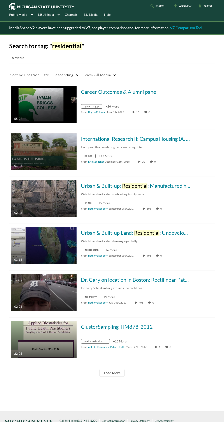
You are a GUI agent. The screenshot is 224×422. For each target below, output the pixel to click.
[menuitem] (23, 14)
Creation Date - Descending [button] (42, 75)
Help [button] (107, 14)
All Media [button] (97, 75)
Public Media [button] (18, 14)
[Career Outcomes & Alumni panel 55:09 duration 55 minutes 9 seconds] (44, 104)
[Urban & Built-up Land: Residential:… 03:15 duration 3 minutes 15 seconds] (44, 245)
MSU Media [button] (46, 14)
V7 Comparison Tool (186, 28)
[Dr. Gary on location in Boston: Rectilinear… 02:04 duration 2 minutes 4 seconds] (44, 292)
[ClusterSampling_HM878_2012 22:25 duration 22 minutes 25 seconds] (44, 339)
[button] (157, 6)
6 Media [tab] (18, 58)
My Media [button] (91, 14)
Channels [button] (71, 14)
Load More (112, 373)
